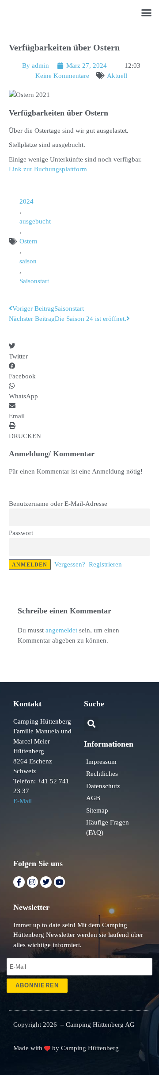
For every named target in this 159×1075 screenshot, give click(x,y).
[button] (146, 12)
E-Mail (22, 801)
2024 (26, 201)
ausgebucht (35, 221)
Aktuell (117, 75)
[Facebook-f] (19, 882)
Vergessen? (69, 564)
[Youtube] (59, 882)
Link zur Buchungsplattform (48, 169)
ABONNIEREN (37, 985)
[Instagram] (32, 882)
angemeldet (61, 630)
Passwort (21, 532)
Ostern (28, 241)
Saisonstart (34, 281)
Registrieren (105, 564)
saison (28, 261)
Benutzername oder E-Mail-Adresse (58, 503)
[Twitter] (46, 882)
